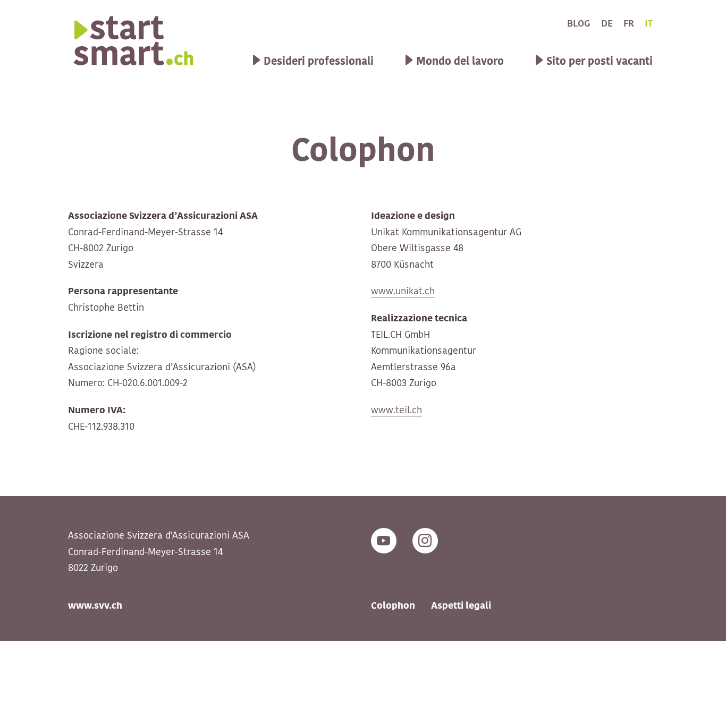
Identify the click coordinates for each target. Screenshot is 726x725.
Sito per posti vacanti (599, 61)
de (607, 24)
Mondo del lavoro (460, 61)
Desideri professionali (319, 61)
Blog (578, 24)
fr (628, 24)
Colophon (393, 606)
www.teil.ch (396, 410)
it (649, 24)
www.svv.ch (95, 606)
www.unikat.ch (403, 291)
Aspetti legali (461, 606)
